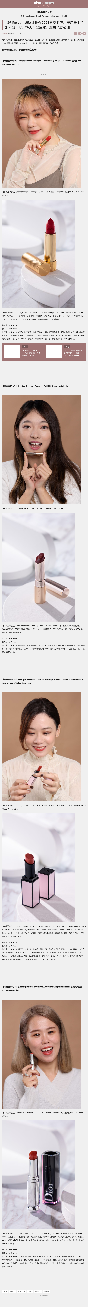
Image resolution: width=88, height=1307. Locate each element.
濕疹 (22, 16)
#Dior (5, 1291)
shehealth (63, 16)
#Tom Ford (21, 1291)
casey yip (13, 33)
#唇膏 (30, 1291)
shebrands (54, 16)
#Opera (46, 1291)
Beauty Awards (42, 16)
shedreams (30, 16)
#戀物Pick (38, 1291)
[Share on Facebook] (75, 33)
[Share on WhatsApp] (80, 33)
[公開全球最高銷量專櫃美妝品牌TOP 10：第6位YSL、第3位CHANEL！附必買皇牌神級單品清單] (54, 351)
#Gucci (12, 1291)
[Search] (4, 4)
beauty (4, 33)
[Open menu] (84, 4)
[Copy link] (84, 33)
